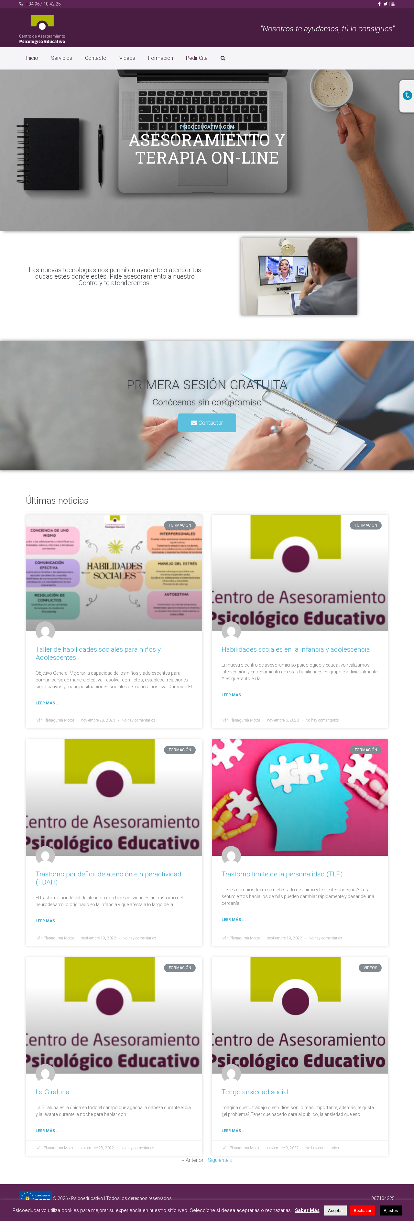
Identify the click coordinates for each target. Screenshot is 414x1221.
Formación (160, 58)
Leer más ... (48, 703)
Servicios (61, 58)
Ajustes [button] (391, 1210)
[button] (207, 422)
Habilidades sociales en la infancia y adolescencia (296, 649)
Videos (127, 58)
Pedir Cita (197, 58)
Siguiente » (220, 1160)
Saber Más (307, 1210)
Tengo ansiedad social (255, 1092)
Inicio (32, 58)
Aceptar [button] (335, 1210)
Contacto (95, 58)
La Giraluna (53, 1092)
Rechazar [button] (362, 1210)
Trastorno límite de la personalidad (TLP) (282, 874)
